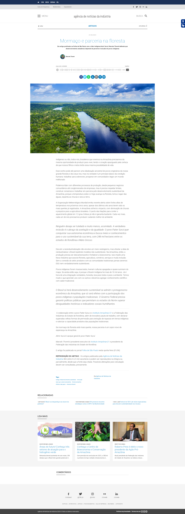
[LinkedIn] (93, 77)
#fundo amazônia (76, 382)
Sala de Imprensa (43, 7)
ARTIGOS (92, 26)
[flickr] (143, 7)
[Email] (96, 77)
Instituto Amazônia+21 (102, 313)
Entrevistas (72, 503)
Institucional (120, 444)
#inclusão (79, 379)
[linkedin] (146, 7)
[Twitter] (85, 77)
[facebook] (133, 7)
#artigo (58, 379)
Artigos (41, 402)
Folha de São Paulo (90, 350)
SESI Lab (117, 402)
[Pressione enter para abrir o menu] (39, 16)
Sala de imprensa (101, 503)
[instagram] (140, 7)
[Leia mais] (55, 431)
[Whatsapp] (88, 77)
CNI (42, 2)
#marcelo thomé (71, 384)
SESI (47, 2)
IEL (58, 2)
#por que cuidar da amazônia (63, 382)
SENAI (52, 2)
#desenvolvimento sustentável (68, 379)
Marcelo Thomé (70, 56)
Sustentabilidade (83, 402)
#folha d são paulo (61, 384)
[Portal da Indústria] (38, 2)
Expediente (67, 7)
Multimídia (56, 7)
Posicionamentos (89, 503)
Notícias (64, 503)
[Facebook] (81, 77)
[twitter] (137, 7)
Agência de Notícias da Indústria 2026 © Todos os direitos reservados (58, 511)
